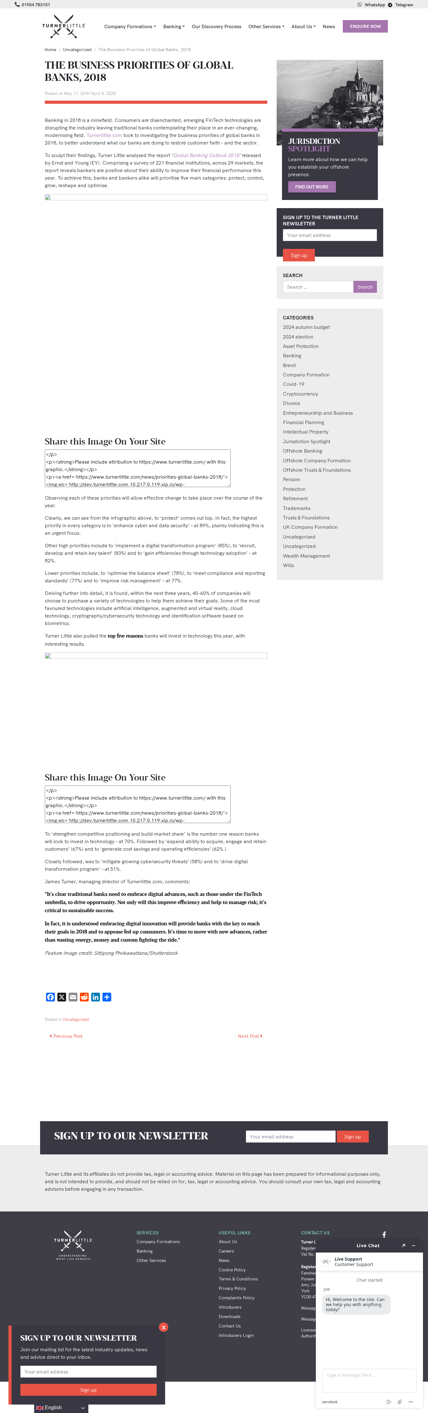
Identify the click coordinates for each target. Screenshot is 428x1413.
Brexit (289, 365)
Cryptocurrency (300, 394)
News (329, 26)
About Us (301, 26)
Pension (291, 479)
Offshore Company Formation (317, 460)
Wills (288, 565)
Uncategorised (299, 536)
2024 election (298, 337)
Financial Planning (303, 422)
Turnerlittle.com (104, 135)
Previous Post (67, 1036)
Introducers (230, 1307)
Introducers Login (236, 1335)
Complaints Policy (236, 1297)
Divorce (291, 403)
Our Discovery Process (216, 26)
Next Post (249, 1036)
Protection (294, 489)
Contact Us (230, 1325)
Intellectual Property (305, 431)
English (53, 1407)
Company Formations (128, 26)
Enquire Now (365, 26)
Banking (172, 26)
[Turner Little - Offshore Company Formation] (63, 26)
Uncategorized (77, 49)
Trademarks (297, 508)
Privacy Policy (232, 1288)
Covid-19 (293, 384)
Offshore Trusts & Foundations (317, 470)
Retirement (295, 498)
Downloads (230, 1316)
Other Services (264, 26)
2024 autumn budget (306, 327)
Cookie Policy (232, 1269)
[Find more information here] (369, 1323)
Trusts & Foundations (306, 517)
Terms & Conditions (238, 1278)
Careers (226, 1250)
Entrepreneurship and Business (318, 413)
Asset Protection (301, 346)
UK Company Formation (310, 527)
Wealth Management (306, 556)
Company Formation (306, 374)
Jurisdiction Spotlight (306, 441)
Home (50, 49)
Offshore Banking (302, 451)
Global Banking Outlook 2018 (206, 155)
